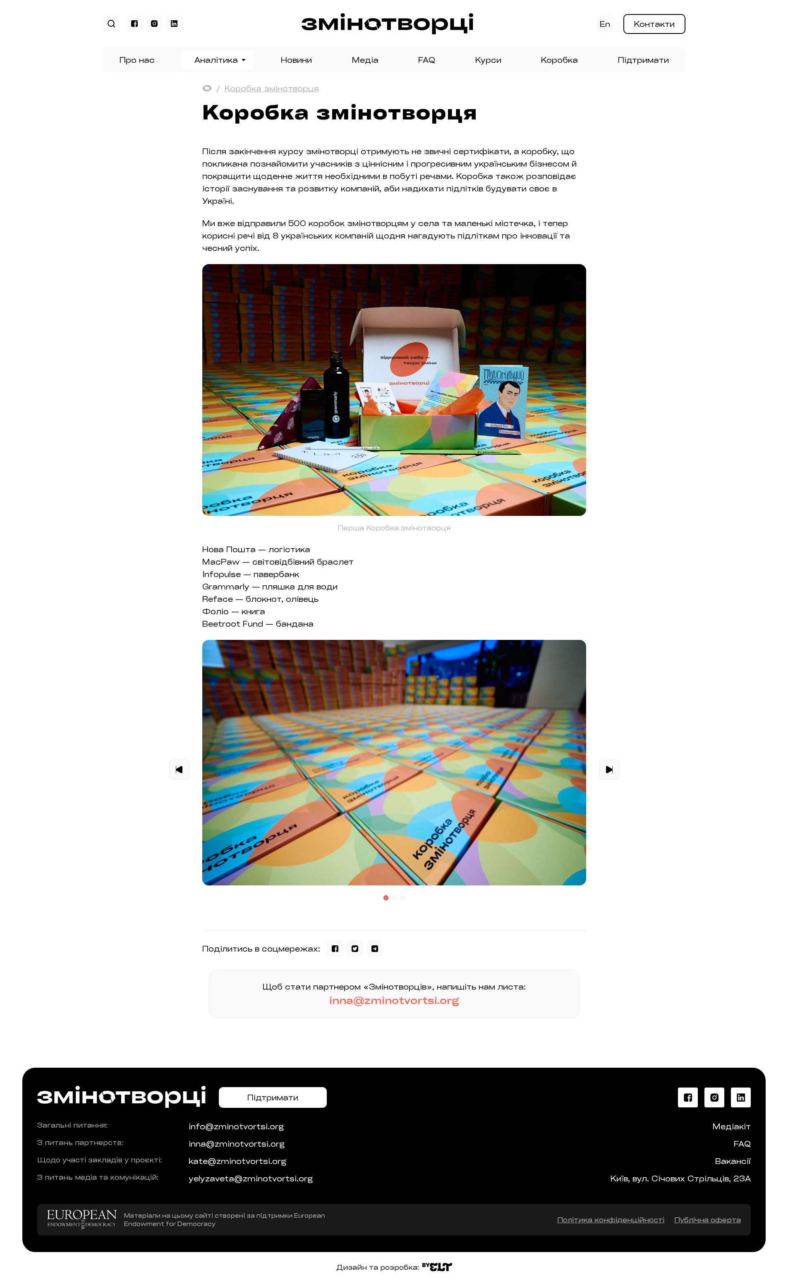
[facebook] (134, 23)
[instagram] (154, 23)
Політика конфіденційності (610, 1219)
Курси (488, 60)
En (605, 24)
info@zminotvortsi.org (236, 1126)
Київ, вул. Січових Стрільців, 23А (681, 1178)
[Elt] (437, 1267)
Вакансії (733, 1161)
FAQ (426, 60)
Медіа (365, 60)
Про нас (137, 60)
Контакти (654, 24)
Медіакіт (732, 1126)
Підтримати (643, 60)
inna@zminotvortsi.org (394, 1000)
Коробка (559, 60)
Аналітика (216, 60)
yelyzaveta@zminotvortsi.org (251, 1178)
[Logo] (387, 31)
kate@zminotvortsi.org (237, 1161)
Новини (296, 60)
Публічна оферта (707, 1219)
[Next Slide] (609, 770)
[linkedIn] (174, 23)
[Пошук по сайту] (111, 24)
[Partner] (82, 1220)
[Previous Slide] (179, 770)
